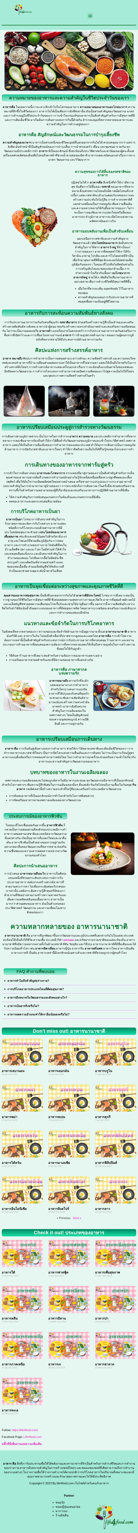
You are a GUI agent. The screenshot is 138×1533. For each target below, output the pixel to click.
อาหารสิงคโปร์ (58, 1209)
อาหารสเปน (56, 1117)
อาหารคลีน (10, 1318)
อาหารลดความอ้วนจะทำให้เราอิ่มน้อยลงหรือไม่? (38, 1014)
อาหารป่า (101, 1318)
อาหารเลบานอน (13, 1071)
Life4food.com (33, 1436)
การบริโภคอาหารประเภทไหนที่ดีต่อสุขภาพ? (35, 989)
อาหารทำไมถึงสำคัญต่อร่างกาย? (28, 980)
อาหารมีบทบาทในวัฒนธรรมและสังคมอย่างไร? (37, 997)
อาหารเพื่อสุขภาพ (107, 1272)
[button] (90, 16)
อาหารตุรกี (103, 1117)
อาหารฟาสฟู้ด (58, 1272)
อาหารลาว (102, 1209)
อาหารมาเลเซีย (59, 1163)
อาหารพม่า (9, 1117)
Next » (77, 1218)
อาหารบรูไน (103, 1071)
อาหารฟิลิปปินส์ (106, 1163)
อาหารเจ (54, 1364)
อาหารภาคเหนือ (13, 1364)
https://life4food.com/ (24, 1430)
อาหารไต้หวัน (11, 1163)
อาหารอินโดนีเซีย (14, 1209)
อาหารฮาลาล (104, 1364)
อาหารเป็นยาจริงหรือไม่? (23, 1005)
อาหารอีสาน (57, 1318)
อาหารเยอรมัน (58, 1071)
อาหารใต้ (8, 1272)
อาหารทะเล (10, 1410)
